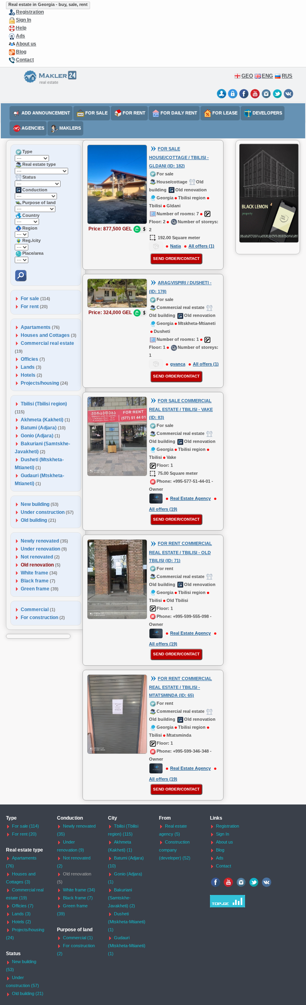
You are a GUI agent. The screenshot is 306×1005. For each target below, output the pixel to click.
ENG (267, 76)
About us (26, 44)
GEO (247, 76)
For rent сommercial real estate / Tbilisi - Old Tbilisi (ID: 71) (180, 552)
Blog (21, 52)
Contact (25, 60)
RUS (287, 76)
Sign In (23, 20)
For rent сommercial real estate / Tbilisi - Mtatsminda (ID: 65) (180, 687)
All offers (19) (163, 509)
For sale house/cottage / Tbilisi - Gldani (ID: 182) (179, 157)
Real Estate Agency (190, 498)
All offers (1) (201, 246)
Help (21, 28)
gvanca (177, 364)
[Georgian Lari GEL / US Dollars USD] (140, 229)
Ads (20, 36)
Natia (175, 246)
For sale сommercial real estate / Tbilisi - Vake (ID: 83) (181, 409)
